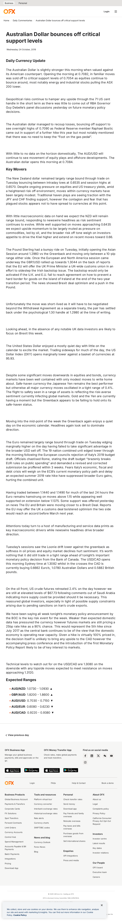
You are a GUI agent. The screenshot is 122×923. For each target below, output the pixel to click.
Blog (36, 851)
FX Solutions (10, 813)
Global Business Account (16, 799)
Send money (69, 804)
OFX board (98, 867)
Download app (70, 809)
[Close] (101, 905)
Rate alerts (39, 818)
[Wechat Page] (105, 755)
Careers (96, 877)
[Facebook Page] (85, 755)
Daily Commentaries (22, 20)
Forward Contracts (13, 823)
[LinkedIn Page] (91, 755)
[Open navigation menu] (115, 11)
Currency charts (41, 823)
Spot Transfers (11, 818)
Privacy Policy (99, 813)
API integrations (70, 856)
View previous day (18, 735)
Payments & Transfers (15, 804)
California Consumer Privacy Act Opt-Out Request (102, 821)
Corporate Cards (12, 809)
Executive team (100, 872)
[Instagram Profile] (85, 762)
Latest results (99, 843)
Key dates (97, 848)
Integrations (10, 858)
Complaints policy (101, 809)
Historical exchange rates (45, 813)
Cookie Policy (20, 915)
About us (97, 799)
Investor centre (100, 838)
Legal (95, 804)
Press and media (71, 860)
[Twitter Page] (98, 755)
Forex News (39, 847)
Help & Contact (79, 783)
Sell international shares (74, 841)
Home (6, 20)
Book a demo (108, 783)
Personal (23, 3)
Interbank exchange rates (46, 809)
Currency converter (43, 804)
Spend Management (14, 841)
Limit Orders (10, 827)
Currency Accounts (13, 832)
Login (107, 11)
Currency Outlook (42, 842)
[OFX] (9, 11)
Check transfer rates (72, 799)
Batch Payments (12, 854)
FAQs (53, 783)
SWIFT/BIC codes (42, 827)
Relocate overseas (71, 821)
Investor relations (101, 853)
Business (9, 3)
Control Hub (10, 837)
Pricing (8, 863)
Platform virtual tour (43, 799)
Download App (11, 868)
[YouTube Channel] (111, 755)
